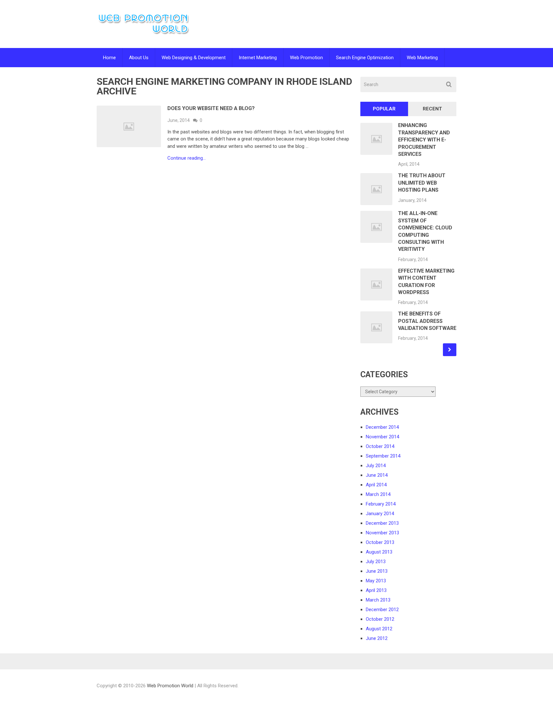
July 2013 (376, 561)
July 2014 (376, 465)
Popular (384, 109)
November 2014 (382, 437)
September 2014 (383, 456)
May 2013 (376, 581)
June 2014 (377, 475)
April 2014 (376, 485)
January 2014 (380, 513)
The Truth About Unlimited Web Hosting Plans (421, 182)
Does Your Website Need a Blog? (211, 108)
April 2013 (376, 590)
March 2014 (378, 494)
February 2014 (381, 504)
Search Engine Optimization (365, 57)
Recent (432, 109)
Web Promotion (306, 57)
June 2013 (377, 571)
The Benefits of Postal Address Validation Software (427, 321)
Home (109, 57)
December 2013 (382, 523)
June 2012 (377, 638)
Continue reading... (186, 158)
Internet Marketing (258, 57)
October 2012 (380, 619)
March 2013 (378, 600)
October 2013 (380, 542)
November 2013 (382, 533)
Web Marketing (422, 57)
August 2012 (379, 629)
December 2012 (382, 609)
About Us (138, 57)
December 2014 (382, 427)
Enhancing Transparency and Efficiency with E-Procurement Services (424, 139)
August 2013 (379, 552)
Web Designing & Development (194, 57)
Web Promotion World (170, 686)
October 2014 (380, 446)
